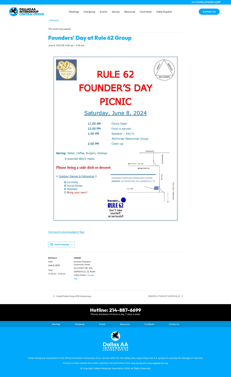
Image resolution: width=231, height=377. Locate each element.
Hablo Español (164, 11)
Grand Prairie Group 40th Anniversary (73, 296)
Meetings (74, 11)
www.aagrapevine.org (157, 363)
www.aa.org (136, 363)
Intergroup (89, 11)
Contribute (146, 11)
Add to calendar (62, 244)
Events (103, 11)
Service (116, 11)
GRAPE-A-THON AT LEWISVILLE (164, 296)
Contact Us (174, 324)
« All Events (53, 20)
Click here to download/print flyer (66, 232)
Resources (129, 11)
